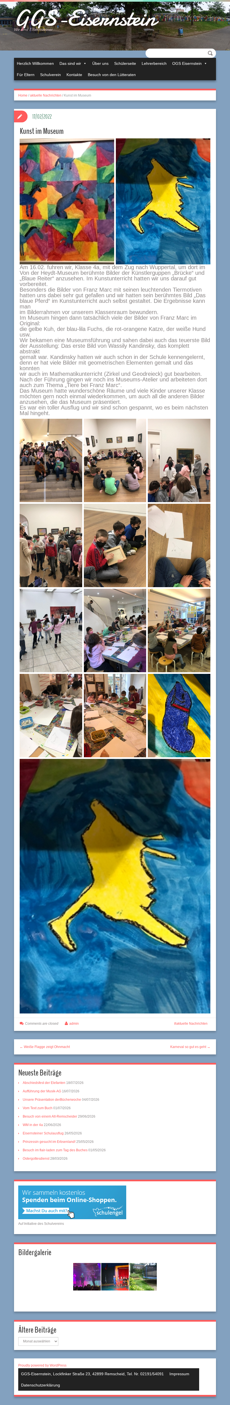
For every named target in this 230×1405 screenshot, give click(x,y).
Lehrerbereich (154, 63)
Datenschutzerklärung (40, 1385)
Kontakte (74, 74)
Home (22, 95)
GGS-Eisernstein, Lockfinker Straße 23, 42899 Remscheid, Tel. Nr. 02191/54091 (92, 1374)
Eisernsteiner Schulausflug (43, 1133)
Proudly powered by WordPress (42, 1365)
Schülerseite (125, 63)
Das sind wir (70, 63)
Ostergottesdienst (36, 1159)
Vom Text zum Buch (37, 1108)
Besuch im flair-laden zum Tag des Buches (55, 1150)
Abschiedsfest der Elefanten (44, 1083)
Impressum (179, 1374)
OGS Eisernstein (187, 63)
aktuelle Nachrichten (45, 95)
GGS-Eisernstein (85, 18)
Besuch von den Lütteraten (112, 74)
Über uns (100, 63)
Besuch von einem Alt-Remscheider (50, 1116)
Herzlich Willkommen (35, 63)
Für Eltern (25, 74)
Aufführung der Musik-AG (42, 1091)
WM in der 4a (33, 1125)
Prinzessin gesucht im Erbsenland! (49, 1142)
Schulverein (50, 74)
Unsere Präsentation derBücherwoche (52, 1100)
